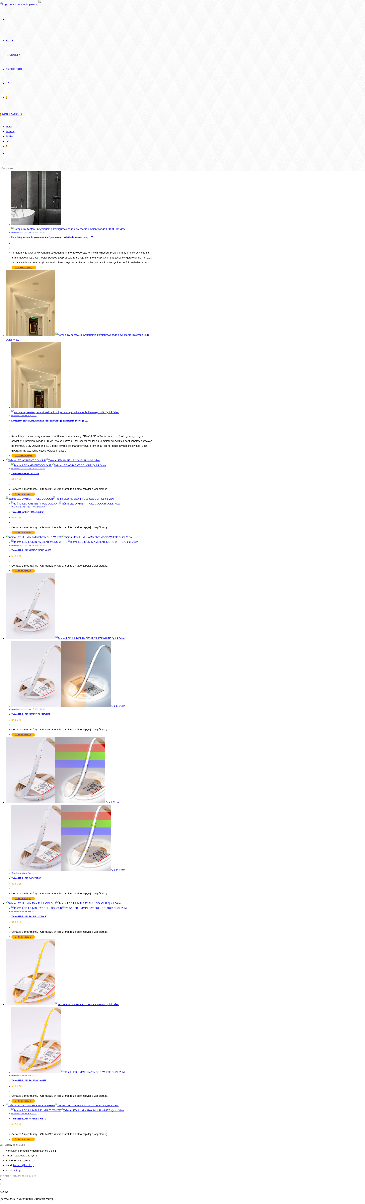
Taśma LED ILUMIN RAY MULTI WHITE (28, 1119)
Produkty (10, 131)
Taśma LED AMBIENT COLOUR (25, 473)
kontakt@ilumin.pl (23, 1165)
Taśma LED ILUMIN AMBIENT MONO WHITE (31, 550)
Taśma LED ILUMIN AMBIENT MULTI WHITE (30, 714)
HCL (8, 141)
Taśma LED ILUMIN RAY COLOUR (26, 878)
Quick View (118, 229)
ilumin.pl (16, 1170)
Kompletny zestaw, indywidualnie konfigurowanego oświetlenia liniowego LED (49, 421)
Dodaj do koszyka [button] (23, 494)
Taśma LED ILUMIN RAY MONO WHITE (28, 1080)
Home (9, 126)
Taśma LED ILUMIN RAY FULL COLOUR (28, 916)
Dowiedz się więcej (24, 268)
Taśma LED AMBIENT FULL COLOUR (27, 512)
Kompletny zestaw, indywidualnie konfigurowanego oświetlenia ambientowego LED (52, 237)
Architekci (10, 136)
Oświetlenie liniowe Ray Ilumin (23, 416)
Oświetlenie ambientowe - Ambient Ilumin (28, 232)
